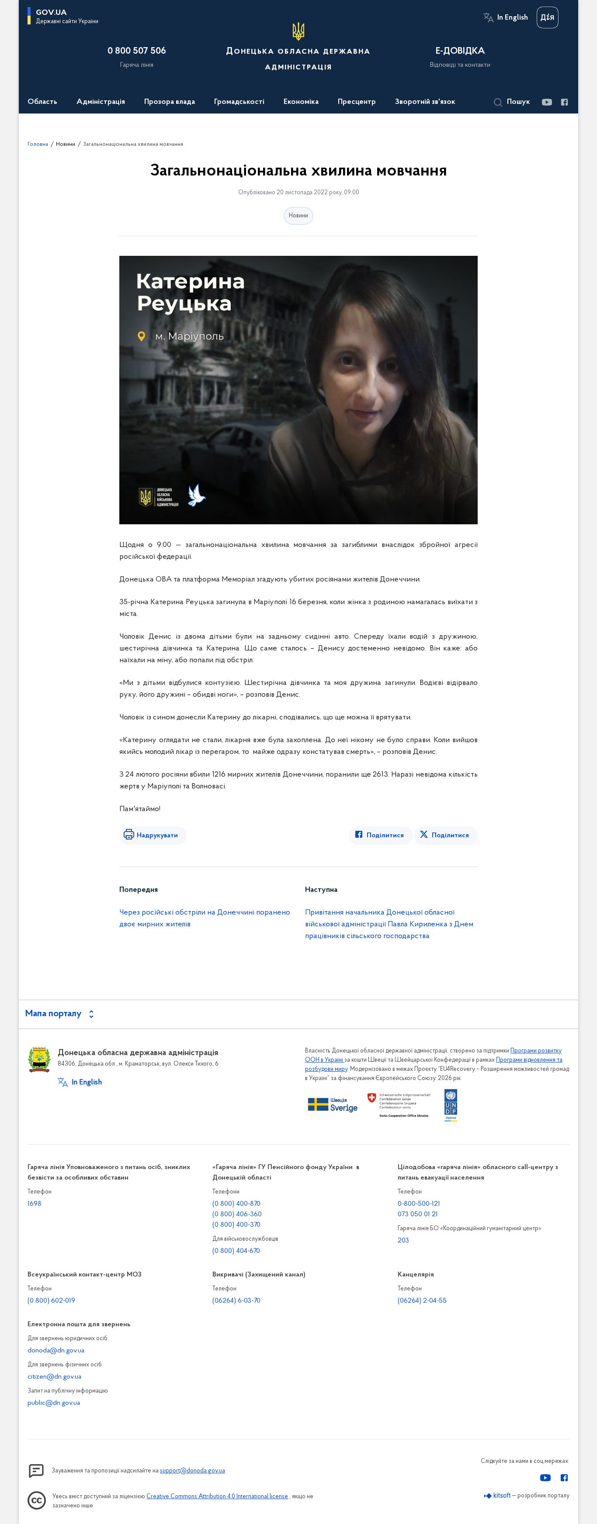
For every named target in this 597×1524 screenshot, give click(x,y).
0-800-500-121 (419, 1204)
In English (512, 18)
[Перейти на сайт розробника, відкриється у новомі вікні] (497, 1496)
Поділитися (385, 835)
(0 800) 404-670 (236, 1251)
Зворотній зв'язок (425, 102)
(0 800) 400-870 (236, 1204)
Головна (38, 144)
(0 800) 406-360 (237, 1214)
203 (403, 1240)
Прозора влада (169, 102)
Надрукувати (157, 835)
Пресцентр (357, 102)
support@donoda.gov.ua (192, 1471)
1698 (35, 1204)
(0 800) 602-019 (51, 1300)
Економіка (301, 102)
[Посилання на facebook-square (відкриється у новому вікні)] (564, 102)
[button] (512, 102)
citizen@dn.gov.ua (54, 1376)
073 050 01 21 (418, 1214)
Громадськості (239, 102)
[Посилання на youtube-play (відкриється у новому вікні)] (546, 102)
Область (42, 102)
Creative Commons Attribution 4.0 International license (217, 1496)
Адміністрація (100, 102)
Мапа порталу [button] (53, 1014)
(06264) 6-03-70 (236, 1300)
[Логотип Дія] (548, 17)
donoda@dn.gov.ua (56, 1350)
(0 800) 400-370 (236, 1224)
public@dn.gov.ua (54, 1403)
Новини (65, 144)
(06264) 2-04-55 (422, 1300)
